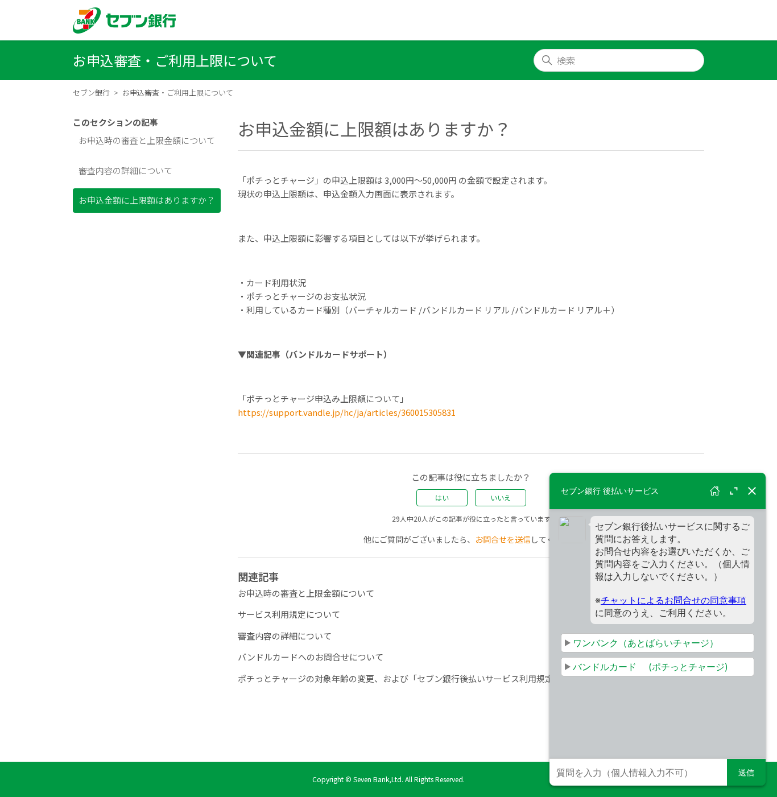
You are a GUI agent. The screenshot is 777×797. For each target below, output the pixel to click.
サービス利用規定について (289, 614)
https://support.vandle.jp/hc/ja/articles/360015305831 (347, 412)
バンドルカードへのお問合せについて (310, 657)
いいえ (500, 497)
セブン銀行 (91, 92)
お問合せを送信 (503, 539)
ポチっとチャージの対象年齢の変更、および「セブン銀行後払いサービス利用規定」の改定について (430, 678)
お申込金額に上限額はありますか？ (146, 200)
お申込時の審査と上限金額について (146, 140)
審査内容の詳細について (125, 170)
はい (442, 497)
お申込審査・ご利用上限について (177, 92)
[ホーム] (124, 20)
